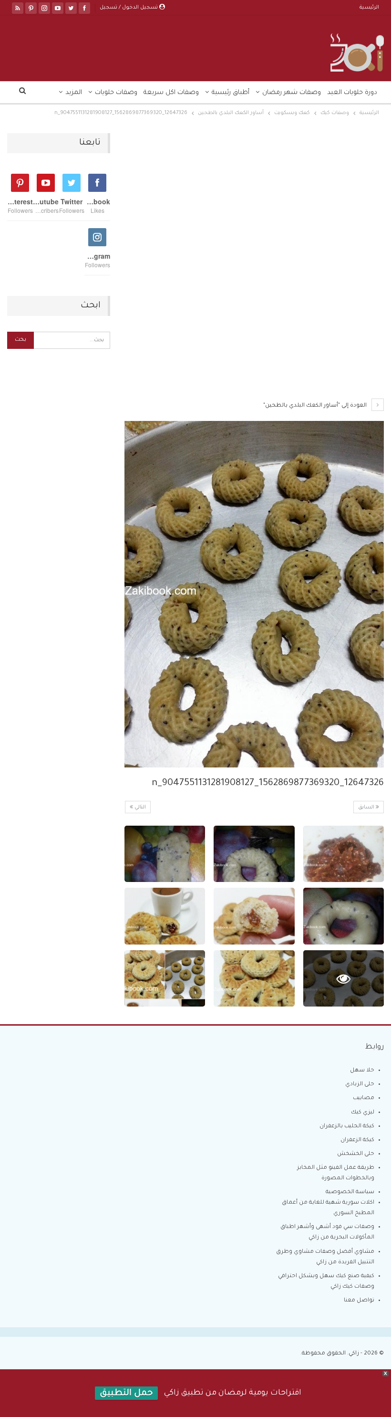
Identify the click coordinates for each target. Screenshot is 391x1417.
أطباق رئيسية (230, 92)
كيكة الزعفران (357, 1140)
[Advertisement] (254, 204)
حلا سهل (362, 1071)
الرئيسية (369, 7)
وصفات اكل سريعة (171, 92)
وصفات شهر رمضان (291, 92)
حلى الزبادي (359, 1084)
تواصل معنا (359, 1301)
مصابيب (363, 1098)
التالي (139, 807)
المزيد (73, 92)
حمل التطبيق (126, 1393)
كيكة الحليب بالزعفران (346, 1126)
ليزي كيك (362, 1113)
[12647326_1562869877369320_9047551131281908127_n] (343, 854)
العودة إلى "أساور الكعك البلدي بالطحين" (315, 406)
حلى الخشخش (355, 1154)
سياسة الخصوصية (350, 1192)
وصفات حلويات (116, 92)
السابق (367, 807)
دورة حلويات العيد (352, 92)
